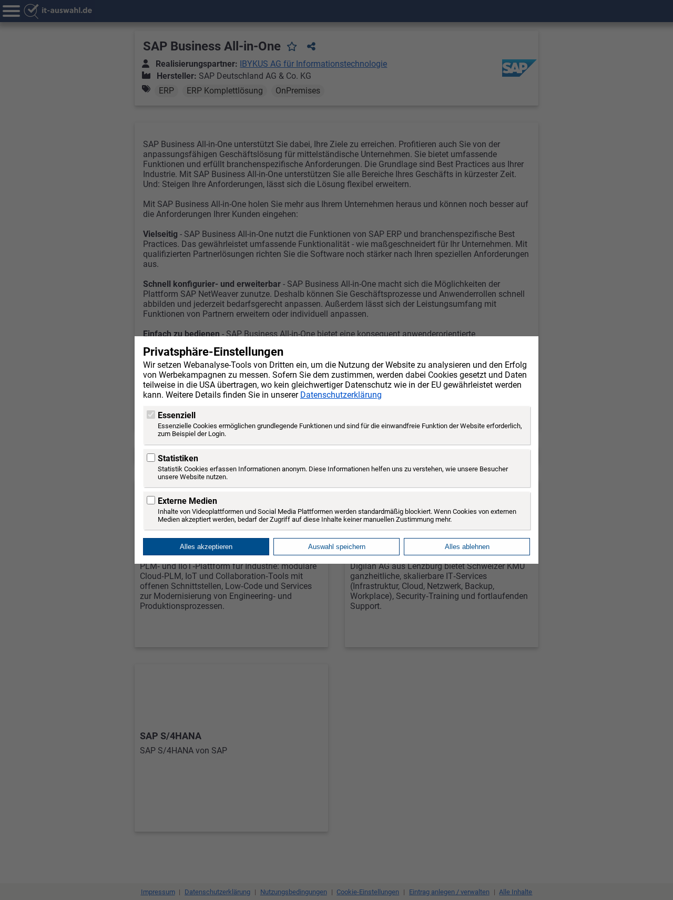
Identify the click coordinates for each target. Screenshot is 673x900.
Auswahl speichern (336, 547)
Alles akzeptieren (206, 547)
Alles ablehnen (467, 547)
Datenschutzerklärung (341, 395)
